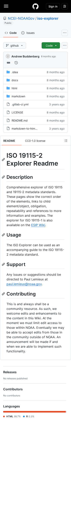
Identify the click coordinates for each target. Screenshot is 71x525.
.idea (15, 72)
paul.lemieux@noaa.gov (24, 284)
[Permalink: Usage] (4, 235)
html (14, 88)
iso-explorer (47, 18)
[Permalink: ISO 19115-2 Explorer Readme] (4, 159)
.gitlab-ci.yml (20, 104)
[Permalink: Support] (4, 264)
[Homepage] (35, 6)
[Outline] (66, 140)
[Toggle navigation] (6, 6)
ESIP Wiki (38, 225)
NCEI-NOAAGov (21, 18)
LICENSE (17, 112)
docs (15, 80)
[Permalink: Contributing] (4, 294)
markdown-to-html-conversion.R (32, 128)
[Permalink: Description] (4, 177)
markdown (18, 96)
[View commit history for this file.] (16, 62)
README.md (20, 120)
